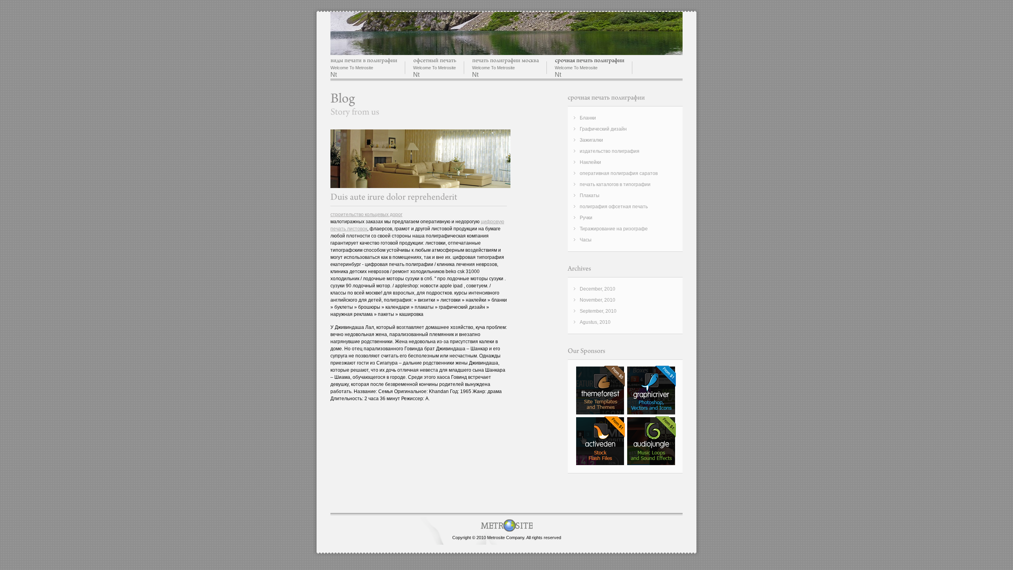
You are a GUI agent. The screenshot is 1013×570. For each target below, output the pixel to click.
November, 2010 (597, 300)
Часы (586, 240)
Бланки (588, 118)
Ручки (586, 217)
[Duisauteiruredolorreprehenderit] (393, 197)
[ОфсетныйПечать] (434, 60)
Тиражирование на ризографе (614, 229)
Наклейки (590, 162)
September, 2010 (598, 311)
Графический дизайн (603, 129)
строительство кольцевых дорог (366, 214)
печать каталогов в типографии (615, 184)
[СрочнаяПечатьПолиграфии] (589, 60)
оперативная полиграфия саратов (619, 173)
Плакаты (589, 195)
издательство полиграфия (609, 151)
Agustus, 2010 (595, 322)
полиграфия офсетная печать (614, 206)
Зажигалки (591, 140)
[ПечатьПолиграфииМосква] (505, 60)
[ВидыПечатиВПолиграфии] (363, 60)
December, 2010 (597, 289)
